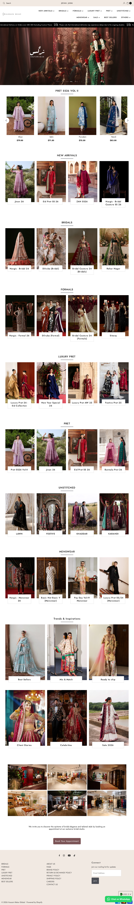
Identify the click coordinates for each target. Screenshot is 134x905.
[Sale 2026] (109, 718)
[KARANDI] (114, 513)
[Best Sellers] (25, 652)
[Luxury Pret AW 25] (82, 382)
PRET (108, 11)
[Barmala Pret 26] (114, 449)
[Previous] (6, 120)
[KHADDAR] (82, 513)
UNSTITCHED (123, 11)
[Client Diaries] (25, 718)
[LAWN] (20, 513)
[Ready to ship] (109, 652)
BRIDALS (63, 11)
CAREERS (50, 881)
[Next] (128, 120)
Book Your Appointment (67, 841)
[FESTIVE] (51, 513)
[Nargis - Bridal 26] (20, 248)
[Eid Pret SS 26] (51, 181)
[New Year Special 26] (51, 382)
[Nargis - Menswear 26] (20, 577)
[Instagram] (64, 855)
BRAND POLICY (53, 869)
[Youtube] (69, 855)
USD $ (126, 894)
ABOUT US (51, 864)
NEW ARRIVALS (46, 11)
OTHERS (125, 17)
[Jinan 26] (20, 181)
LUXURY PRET (94, 11)
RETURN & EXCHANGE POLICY (59, 872)
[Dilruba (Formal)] (51, 315)
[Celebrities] (67, 718)
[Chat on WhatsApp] (118, 899)
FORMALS (77, 11)
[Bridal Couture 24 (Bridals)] (82, 248)
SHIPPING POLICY (54, 878)
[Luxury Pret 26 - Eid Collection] (20, 382)
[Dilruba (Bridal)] (51, 248)
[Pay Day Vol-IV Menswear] (82, 577)
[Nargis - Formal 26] (20, 315)
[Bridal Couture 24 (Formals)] (82, 315)
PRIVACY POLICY (53, 875)
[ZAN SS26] (82, 181)
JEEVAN (64, 3)
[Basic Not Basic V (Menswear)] (51, 577)
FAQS (49, 867)
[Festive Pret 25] (114, 382)
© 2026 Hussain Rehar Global (13, 902)
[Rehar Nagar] (114, 248)
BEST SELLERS (110, 17)
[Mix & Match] (67, 652)
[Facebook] (59, 855)
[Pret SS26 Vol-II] (20, 449)
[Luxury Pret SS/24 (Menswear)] (114, 577)
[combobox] (23, 3)
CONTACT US (52, 884)
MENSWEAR (82, 17)
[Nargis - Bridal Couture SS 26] (114, 181)
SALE (96, 17)
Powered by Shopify (34, 902)
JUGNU (70, 3)
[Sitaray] (114, 315)
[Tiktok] (74, 855)
